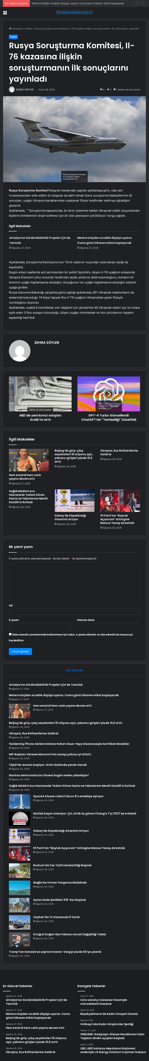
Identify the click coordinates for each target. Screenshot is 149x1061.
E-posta (15, 619)
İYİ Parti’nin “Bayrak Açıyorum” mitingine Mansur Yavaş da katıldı (117, 519)
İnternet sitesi (85, 619)
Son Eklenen (74, 670)
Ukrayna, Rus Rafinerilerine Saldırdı (119, 452)
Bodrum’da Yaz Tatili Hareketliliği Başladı (62, 865)
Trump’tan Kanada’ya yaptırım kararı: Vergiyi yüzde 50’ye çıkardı (55, 952)
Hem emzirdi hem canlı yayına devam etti (56, 3)
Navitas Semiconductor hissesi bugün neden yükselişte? (49, 775)
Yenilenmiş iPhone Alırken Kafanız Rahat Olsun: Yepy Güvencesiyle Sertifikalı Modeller (69, 744)
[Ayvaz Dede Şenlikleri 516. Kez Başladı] (19, 905)
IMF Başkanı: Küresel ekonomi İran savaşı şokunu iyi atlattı (50, 754)
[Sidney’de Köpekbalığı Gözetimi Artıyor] (74, 500)
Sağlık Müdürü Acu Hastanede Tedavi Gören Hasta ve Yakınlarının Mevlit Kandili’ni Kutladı (28, 496)
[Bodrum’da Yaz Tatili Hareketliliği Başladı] (19, 870)
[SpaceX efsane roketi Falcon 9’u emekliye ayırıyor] (19, 801)
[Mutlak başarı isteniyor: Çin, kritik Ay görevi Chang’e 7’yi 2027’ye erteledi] (19, 819)
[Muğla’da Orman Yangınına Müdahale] (19, 888)
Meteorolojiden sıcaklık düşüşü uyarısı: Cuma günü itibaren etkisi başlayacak (64, 695)
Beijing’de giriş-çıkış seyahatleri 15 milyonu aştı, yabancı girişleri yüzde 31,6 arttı (74, 456)
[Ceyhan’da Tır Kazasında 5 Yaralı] (19, 922)
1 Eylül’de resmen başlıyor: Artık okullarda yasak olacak (48, 765)
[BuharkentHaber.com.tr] (74, 12)
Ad (11, 605)
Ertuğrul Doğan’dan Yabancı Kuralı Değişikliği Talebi (69, 934)
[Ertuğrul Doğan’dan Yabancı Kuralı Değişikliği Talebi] (19, 939)
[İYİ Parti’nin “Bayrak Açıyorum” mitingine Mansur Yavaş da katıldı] (120, 500)
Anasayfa (17, 28)
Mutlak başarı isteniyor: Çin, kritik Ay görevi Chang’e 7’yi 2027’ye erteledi (84, 813)
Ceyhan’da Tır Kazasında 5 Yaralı (56, 917)
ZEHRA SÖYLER (25, 89)
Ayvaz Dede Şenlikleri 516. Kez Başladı (59, 900)
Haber (29, 28)
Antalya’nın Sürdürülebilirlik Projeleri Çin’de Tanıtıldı (46, 685)
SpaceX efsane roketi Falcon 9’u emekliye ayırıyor (68, 796)
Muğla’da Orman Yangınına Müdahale (60, 882)
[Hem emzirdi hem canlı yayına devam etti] (29, 460)
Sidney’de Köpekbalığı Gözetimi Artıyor (70, 517)
